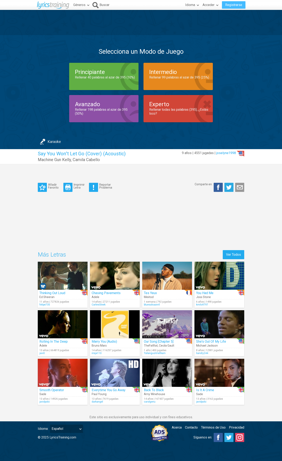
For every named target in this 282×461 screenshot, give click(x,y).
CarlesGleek (98, 304)
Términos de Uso (213, 427)
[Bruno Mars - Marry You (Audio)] (115, 324)
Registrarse (233, 5)
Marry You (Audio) (104, 341)
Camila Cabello (86, 159)
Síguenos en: (202, 437)
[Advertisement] (141, 22)
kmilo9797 (202, 304)
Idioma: (43, 429)
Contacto (191, 427)
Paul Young (99, 394)
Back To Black (154, 390)
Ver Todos (233, 255)
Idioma (190, 5)
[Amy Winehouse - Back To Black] (167, 373)
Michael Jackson (207, 345)
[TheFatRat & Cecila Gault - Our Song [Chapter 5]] (167, 324)
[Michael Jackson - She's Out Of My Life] (219, 324)
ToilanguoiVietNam (155, 353)
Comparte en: (203, 184)
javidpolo (44, 401)
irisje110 (97, 353)
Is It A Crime (205, 390)
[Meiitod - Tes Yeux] (167, 276)
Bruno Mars (99, 345)
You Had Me (204, 293)
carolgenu (149, 401)
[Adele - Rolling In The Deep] (63, 324)
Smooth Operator (51, 390)
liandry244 (202, 353)
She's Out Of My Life (211, 341)
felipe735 (44, 304)
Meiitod (149, 297)
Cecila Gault (166, 345)
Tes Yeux (150, 293)
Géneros (79, 5)
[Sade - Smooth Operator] (63, 373)
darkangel (97, 401)
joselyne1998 (226, 153)
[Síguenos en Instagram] (239, 437)
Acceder (208, 5)
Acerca (177, 427)
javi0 (42, 353)
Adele (95, 297)
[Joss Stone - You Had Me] (219, 276)
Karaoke (54, 141)
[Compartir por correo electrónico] (239, 187)
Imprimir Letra (79, 186)
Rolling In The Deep (53, 341)
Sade (42, 394)
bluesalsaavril (152, 304)
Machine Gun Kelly (54, 159)
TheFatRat (151, 345)
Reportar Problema (105, 186)
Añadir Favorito (53, 186)
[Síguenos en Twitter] (228, 437)
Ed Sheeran (47, 297)
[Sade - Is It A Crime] (219, 373)
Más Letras (52, 254)
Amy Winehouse (154, 394)
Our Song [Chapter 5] (158, 341)
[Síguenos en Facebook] (218, 437)
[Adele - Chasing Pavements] (115, 276)
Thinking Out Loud (52, 293)
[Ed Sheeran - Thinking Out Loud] (63, 276)
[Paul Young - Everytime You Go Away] (115, 373)
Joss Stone (203, 297)
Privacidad (236, 427)
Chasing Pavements (106, 293)
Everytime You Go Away (109, 390)
